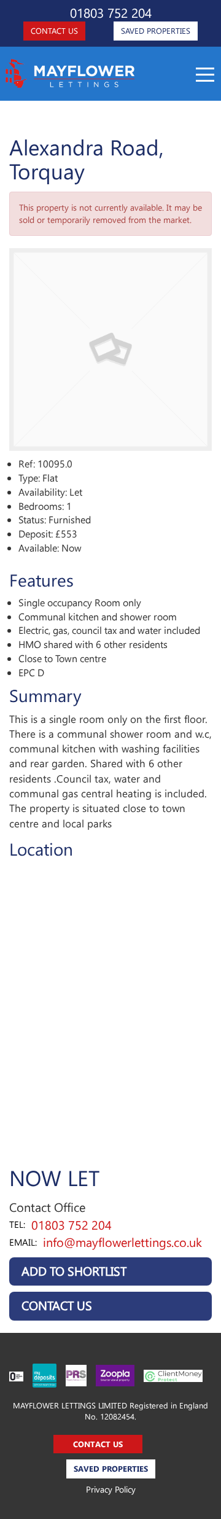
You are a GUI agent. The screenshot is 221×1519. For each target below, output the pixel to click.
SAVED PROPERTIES (155, 30)
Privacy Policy (111, 1489)
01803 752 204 (111, 12)
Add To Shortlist (73, 1270)
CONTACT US (54, 30)
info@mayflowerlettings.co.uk (122, 1241)
